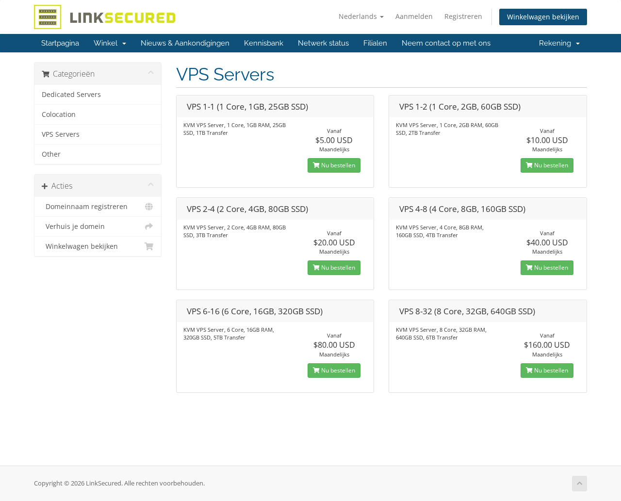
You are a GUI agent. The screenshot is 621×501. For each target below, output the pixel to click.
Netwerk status (323, 43)
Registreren (463, 16)
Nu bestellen (337, 165)
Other (51, 154)
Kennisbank (263, 43)
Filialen (375, 43)
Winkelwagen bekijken (543, 16)
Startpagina (60, 43)
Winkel (107, 43)
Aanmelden (414, 16)
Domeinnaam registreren (85, 206)
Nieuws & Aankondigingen (185, 43)
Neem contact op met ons (446, 43)
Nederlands (359, 16)
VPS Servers (61, 134)
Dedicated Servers (71, 94)
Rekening (557, 43)
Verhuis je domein (73, 226)
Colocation (59, 114)
